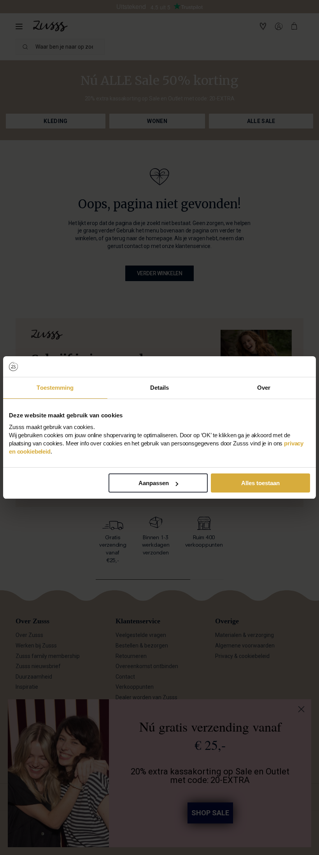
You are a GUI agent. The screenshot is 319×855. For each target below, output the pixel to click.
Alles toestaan (260, 483)
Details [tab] (159, 387)
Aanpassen (153, 483)
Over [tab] (263, 387)
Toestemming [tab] (55, 387)
